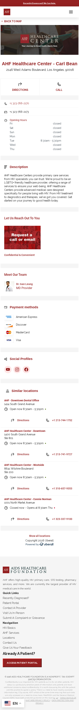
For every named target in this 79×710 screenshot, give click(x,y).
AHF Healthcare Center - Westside (24, 464)
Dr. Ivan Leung (24, 284)
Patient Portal (11, 603)
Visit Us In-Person (13, 613)
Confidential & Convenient (19, 255)
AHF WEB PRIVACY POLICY (38, 700)
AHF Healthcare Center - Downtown (24, 430)
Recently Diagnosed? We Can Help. (39, 3)
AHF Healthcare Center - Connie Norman (27, 499)
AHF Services (11, 632)
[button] (71, 12)
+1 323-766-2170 (19, 103)
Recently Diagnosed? (16, 598)
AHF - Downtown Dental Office (21, 400)
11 (54, 698)
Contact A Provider (14, 608)
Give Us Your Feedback (17, 647)
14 (57, 698)
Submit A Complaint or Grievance (24, 618)
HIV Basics (9, 627)
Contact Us (10, 642)
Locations (9, 637)
